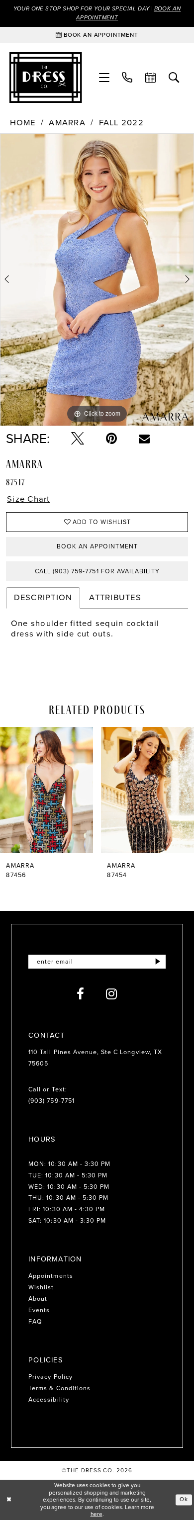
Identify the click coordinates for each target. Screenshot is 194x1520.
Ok (184, 1499)
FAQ (35, 1321)
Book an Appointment (97, 546)
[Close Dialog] (9, 1500)
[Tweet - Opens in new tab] (77, 438)
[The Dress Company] (45, 77)
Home (23, 123)
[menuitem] (104, 78)
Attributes (115, 597)
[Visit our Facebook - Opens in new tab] (81, 993)
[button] (104, 78)
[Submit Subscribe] (158, 962)
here (96, 1514)
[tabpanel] (97, 280)
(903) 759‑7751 (51, 1100)
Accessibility (48, 1399)
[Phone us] (127, 78)
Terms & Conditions (59, 1388)
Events (39, 1310)
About (37, 1298)
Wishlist (41, 1287)
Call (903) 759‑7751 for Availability (97, 571)
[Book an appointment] (151, 78)
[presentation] (83, 790)
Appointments (50, 1275)
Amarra (67, 123)
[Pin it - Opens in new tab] (111, 438)
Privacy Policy (50, 1376)
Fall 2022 (121, 123)
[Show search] (174, 78)
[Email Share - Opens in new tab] (144, 438)
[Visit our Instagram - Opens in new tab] (111, 993)
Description (43, 597)
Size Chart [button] (28, 499)
